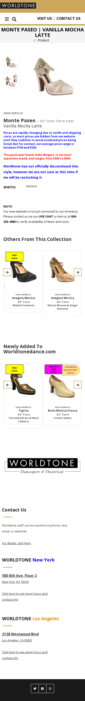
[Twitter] (35, 688)
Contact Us (68, 18)
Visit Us (44, 18)
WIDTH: (9, 187)
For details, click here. (16, 543)
